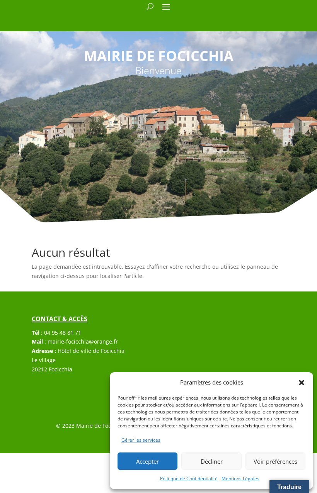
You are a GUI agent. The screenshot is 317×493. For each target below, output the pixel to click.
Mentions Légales (240, 478)
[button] (301, 382)
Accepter (147, 461)
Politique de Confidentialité (189, 478)
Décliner (212, 461)
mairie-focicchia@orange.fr (83, 341)
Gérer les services (140, 440)
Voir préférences (275, 461)
